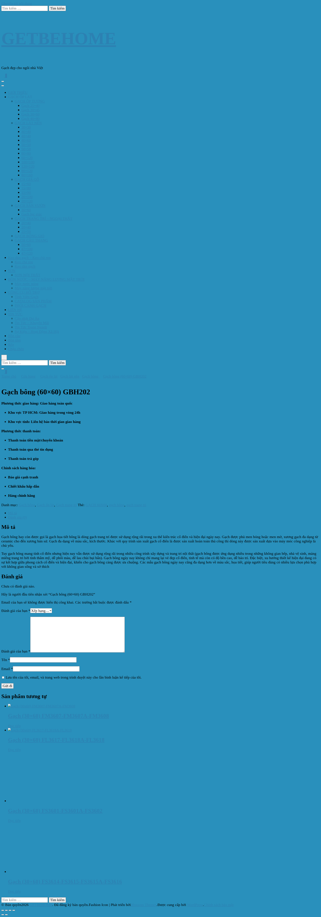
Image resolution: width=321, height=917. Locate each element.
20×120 (27, 201)
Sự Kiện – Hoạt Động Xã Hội (37, 331)
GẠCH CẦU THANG (31, 240)
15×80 (26, 188)
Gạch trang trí (66, 505)
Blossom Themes (143, 905)
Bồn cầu (14, 336)
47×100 (27, 249)
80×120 (27, 171)
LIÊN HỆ (15, 310)
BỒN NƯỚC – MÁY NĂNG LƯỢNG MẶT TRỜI (46, 279)
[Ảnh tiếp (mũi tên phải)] (6, 914)
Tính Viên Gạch (26, 297)
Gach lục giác (31, 214)
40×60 (26, 140)
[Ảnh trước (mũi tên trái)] (2, 914)
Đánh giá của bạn (15, 611)
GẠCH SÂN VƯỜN (30, 205)
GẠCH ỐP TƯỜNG (30, 101)
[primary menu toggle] (2, 81)
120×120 (27, 166)
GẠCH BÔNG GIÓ (29, 236)
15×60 (26, 184)
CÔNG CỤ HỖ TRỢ (23, 292)
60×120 (27, 158)
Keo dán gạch (25, 266)
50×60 (26, 244)
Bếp (11, 344)
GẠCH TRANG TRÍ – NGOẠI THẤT (43, 218)
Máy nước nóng (26, 284)
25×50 (26, 231)
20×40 (26, 223)
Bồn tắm (14, 340)
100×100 (27, 162)
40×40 (26, 131)
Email (7, 669)
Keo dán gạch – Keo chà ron (29, 257)
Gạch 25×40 (30, 105)
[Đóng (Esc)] (13, 910)
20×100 (27, 197)
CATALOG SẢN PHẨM (33, 301)
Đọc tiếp (14, 726)
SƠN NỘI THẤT (27, 275)
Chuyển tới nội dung (16, 3)
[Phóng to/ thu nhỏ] (2, 910)
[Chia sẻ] (10, 910)
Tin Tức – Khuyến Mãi (32, 323)
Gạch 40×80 (30, 118)
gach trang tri (136, 505)
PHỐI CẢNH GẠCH (30, 305)
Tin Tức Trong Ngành (31, 327)
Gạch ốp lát (45, 505)
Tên (5, 660)
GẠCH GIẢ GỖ (27, 179)
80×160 (27, 175)
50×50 (26, 145)
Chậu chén (16, 349)
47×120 (27, 253)
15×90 (26, 192)
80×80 (26, 153)
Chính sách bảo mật (219, 905)
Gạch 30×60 (30, 114)
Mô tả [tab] (12, 513)
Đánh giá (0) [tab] (17, 517)
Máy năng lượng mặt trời (33, 288)
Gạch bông (27, 505)
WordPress (195, 905)
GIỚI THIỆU (18, 92)
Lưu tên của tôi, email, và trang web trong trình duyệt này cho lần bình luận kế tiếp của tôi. (74, 677)
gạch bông (116, 505)
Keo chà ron (24, 262)
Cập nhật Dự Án (27, 318)
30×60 (26, 210)
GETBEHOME (58, 38)
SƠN (11, 271)
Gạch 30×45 (30, 110)
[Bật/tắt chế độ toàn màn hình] (6, 910)
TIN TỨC (15, 314)
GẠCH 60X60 (96, 505)
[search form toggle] (4, 357)
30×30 (26, 127)
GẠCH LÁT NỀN (28, 123)
